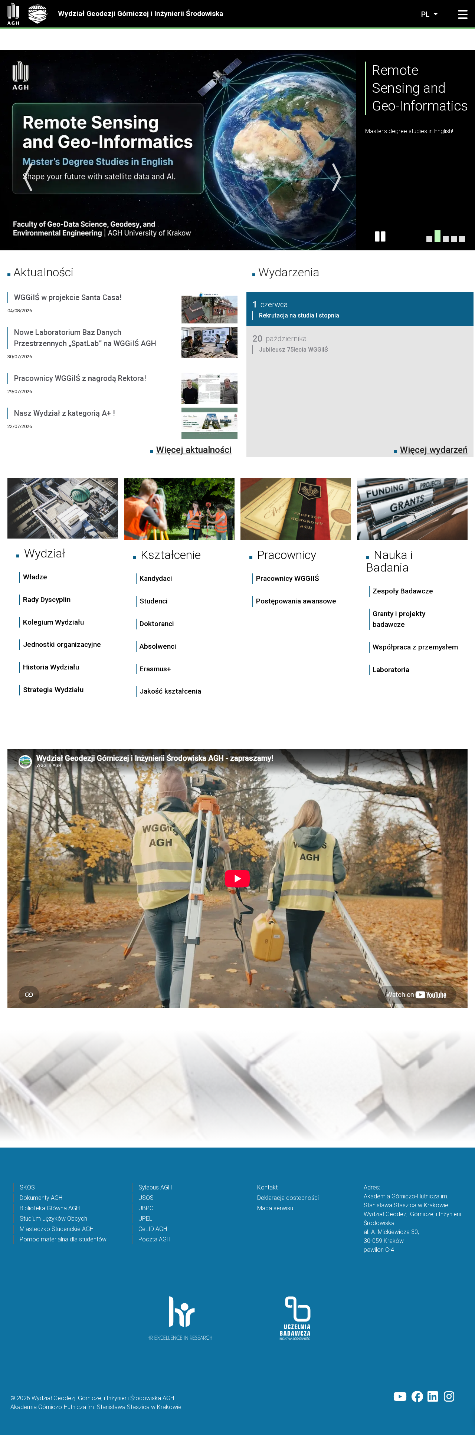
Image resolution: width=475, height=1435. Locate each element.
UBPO (146, 1207)
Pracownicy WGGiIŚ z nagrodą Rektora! (80, 377)
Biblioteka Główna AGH (50, 1207)
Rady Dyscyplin (47, 599)
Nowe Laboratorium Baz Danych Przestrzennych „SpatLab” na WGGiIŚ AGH (85, 338)
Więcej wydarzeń (434, 449)
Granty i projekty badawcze (399, 618)
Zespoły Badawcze (403, 591)
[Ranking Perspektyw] (446, 236)
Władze (35, 576)
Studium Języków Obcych (53, 1218)
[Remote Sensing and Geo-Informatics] (437, 239)
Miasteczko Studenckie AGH (57, 1228)
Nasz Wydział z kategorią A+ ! (64, 412)
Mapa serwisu (275, 1207)
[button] (463, 15)
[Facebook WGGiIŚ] (417, 1396)
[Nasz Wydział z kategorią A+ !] (209, 424)
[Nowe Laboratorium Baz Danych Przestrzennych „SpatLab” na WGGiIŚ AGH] (209, 349)
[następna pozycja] (335, 177)
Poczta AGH (154, 1239)
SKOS (27, 1187)
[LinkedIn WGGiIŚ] (433, 1396)
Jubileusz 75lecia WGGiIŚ (293, 349)
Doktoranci (157, 623)
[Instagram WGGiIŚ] (450, 1396)
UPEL (145, 1218)
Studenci (154, 601)
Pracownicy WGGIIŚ (287, 578)
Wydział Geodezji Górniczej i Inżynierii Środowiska (140, 13)
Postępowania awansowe (296, 601)
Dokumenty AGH (41, 1197)
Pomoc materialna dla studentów (63, 1239)
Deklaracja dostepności (288, 1197)
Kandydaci (157, 578)
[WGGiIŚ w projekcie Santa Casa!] (209, 309)
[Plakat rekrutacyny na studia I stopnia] (454, 239)
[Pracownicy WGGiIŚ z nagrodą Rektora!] (209, 389)
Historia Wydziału (51, 666)
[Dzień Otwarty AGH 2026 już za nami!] (462, 239)
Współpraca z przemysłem (415, 646)
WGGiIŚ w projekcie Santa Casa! (68, 297)
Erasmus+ (155, 668)
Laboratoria (391, 669)
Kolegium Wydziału (53, 622)
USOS (146, 1197)
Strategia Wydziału (54, 689)
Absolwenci (158, 646)
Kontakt (267, 1187)
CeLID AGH (152, 1228)
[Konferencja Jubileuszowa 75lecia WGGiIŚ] (429, 239)
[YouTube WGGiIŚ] (400, 1396)
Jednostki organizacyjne (62, 644)
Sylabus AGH (155, 1187)
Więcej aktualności (194, 449)
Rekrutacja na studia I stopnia (299, 315)
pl (426, 14)
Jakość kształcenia (170, 691)
